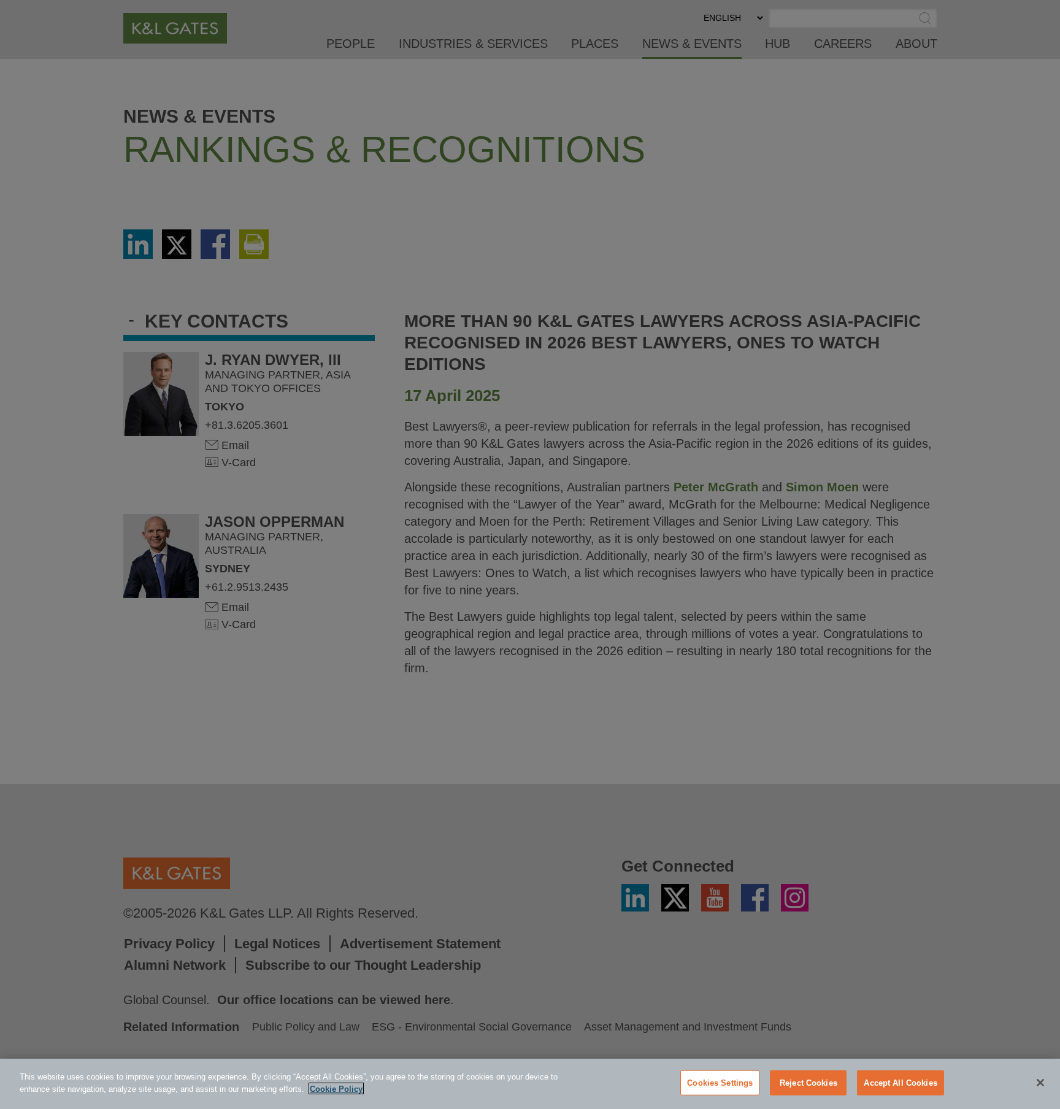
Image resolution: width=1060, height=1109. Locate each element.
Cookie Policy (336, 1088)
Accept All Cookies (900, 1083)
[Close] (1040, 1082)
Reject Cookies (808, 1083)
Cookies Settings (720, 1083)
